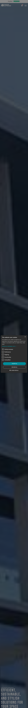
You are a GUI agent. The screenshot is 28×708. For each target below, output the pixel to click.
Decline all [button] (14, 367)
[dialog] (14, 354)
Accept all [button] (14, 363)
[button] (14, 346)
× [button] (25, 336)
